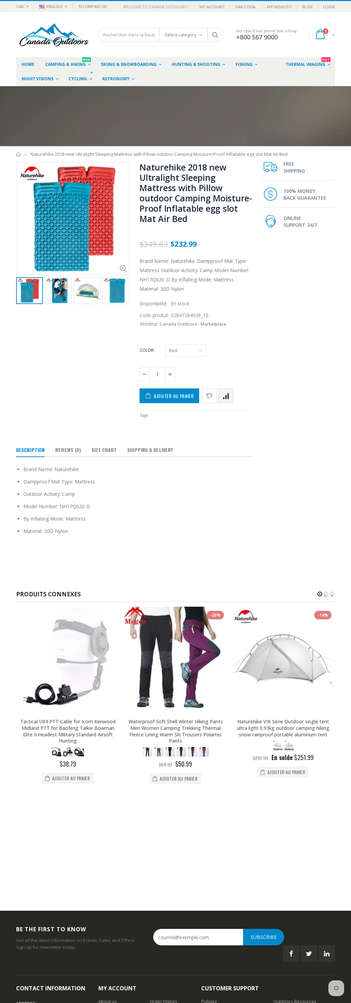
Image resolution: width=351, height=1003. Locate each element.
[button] (320, 594)
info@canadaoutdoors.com (44, 950)
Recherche (215, 34)
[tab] (30, 450)
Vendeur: (149, 323)
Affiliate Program (290, 915)
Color (147, 350)
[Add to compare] (226, 395)
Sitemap (209, 915)
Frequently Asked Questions (230, 906)
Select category (180, 35)
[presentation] (23, 291)
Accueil (18, 154)
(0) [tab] (68, 449)
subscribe (264, 833)
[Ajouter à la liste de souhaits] (209, 395)
